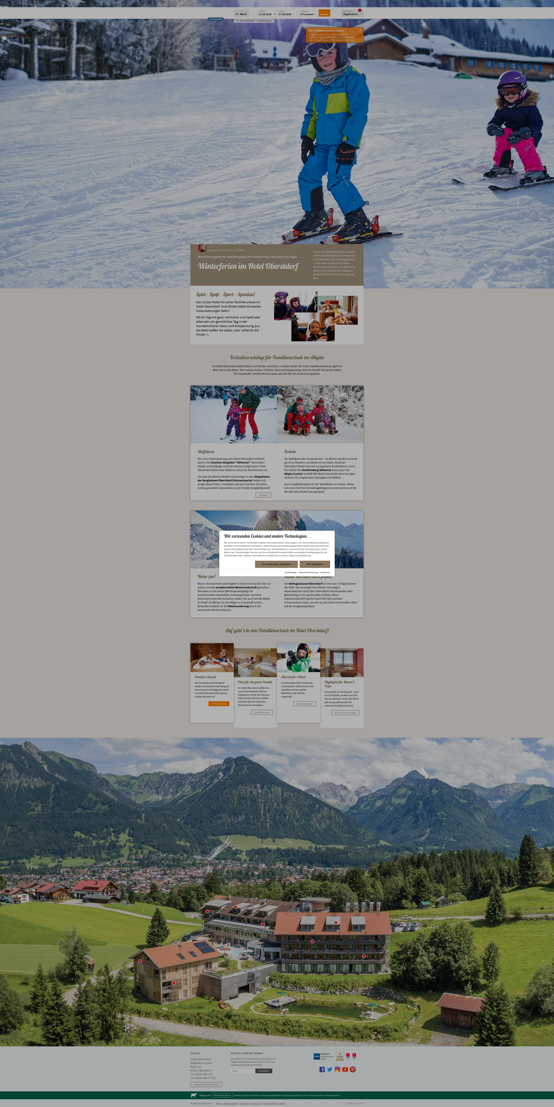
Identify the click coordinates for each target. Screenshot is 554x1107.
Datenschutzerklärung (308, 572)
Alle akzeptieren (315, 564)
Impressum (325, 572)
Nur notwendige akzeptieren (276, 564)
